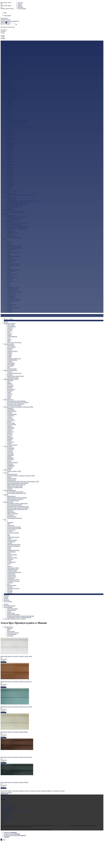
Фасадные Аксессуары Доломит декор (17, 225)
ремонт (9, 282)
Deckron (9, 187)
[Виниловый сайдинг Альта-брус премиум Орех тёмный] (17, 749)
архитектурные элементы (14, 247)
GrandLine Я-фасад (12, 70)
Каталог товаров (8, 314)
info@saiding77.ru (14, 21)
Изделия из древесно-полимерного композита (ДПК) (18, 126)
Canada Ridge (10, 82)
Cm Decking (10, 161)
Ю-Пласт (9, 48)
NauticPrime (10, 174)
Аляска (9, 611)
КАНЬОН (10, 110)
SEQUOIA (10, 171)
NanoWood (10, 127)
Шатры (9, 196)
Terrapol (9, 149)
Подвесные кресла (12, 193)
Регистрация (7, 15)
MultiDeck (10, 158)
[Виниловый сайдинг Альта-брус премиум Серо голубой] (15, 704)
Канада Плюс (11, 613)
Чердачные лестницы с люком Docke (17, 222)
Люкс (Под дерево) (12, 608)
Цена (8, 629)
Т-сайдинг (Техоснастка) (14, 78)
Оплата (20, 4)
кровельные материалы (13, 265)
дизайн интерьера (12, 259)
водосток (9, 250)
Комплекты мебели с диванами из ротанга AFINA (21, 195)
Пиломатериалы (11, 236)
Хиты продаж (11, 631)
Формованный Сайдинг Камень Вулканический (20, 616)
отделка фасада (11, 281)
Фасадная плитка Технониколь (15, 123)
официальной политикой (62, 825)
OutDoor (9, 145)
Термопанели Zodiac (12, 97)
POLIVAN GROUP (12, 181)
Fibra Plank (10, 100)
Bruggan (9, 140)
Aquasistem (10, 241)
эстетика (9, 312)
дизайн (9, 258)
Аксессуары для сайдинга (14, 61)
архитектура (10, 244)
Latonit (9, 116)
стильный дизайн (12, 290)
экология (9, 309)
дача (8, 253)
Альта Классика (11, 610)
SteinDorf (9, 72)
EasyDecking (10, 135)
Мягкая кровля (11, 215)
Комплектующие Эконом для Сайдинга (18, 227)
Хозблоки (10, 208)
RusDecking (10, 148)
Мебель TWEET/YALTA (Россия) (16, 203)
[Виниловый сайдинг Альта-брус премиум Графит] (17, 774)
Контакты (20, 7)
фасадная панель (11, 304)
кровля (9, 266)
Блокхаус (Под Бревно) (13, 614)
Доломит (9, 50)
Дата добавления (11, 634)
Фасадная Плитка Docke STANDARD (17, 121)
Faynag (9, 180)
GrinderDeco (10, 151)
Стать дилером (22, 8)
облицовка (10, 278)
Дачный (9, 59)
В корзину (3, 662)
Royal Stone (10, 85)
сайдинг (9, 285)
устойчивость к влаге (13, 299)
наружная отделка (12, 277)
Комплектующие (11, 88)
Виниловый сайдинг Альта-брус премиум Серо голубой (16, 706)
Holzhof (9, 160)
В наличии (10, 635)
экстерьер (10, 310)
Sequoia (9, 155)
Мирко (9, 117)
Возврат (20, 5)
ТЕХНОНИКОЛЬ (12, 56)
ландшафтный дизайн (13, 269)
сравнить (9, 792)
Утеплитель (10, 234)
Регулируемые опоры (10, 209)
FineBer (9, 54)
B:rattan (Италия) (11, 198)
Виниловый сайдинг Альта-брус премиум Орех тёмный (16, 757)
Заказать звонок (5, 21)
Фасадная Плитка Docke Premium (16, 120)
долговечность (11, 260)
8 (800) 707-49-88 (5, 19)
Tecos (8, 51)
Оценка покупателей (13, 632)
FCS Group (10, 104)
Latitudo (9, 136)
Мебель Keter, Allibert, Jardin (15, 205)
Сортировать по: (8, 627)
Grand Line (10, 47)
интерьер (9, 262)
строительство (11, 293)
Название (9, 628)
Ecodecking (10, 157)
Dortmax (9, 162)
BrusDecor (10, 94)
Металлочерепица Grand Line (15, 218)
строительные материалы (14, 291)
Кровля (6, 214)
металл (9, 272)
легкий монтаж (11, 271)
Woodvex (9, 152)
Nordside (9, 75)
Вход (5, 12)
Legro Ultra (10, 138)
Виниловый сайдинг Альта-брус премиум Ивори (14, 732)
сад (8, 284)
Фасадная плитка (8, 119)
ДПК (8, 243)
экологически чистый (13, 307)
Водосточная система (13, 220)
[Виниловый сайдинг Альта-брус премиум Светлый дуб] (15, 678)
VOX (8, 57)
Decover (9, 114)
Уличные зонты (11, 199)
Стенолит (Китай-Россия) (14, 92)
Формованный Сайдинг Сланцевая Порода (19, 617)
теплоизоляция (11, 294)
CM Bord (9, 113)
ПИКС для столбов (12, 233)
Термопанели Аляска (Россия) (15, 95)
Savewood (10, 154)
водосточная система (13, 252)
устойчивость (11, 297)
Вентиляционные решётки (14, 224)
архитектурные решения (14, 246)
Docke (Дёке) (10, 44)
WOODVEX (10, 168)
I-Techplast (10, 183)
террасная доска (11, 296)
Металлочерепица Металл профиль (17, 217)
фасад (8, 303)
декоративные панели (13, 256)
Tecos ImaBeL (11, 83)
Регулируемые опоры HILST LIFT (16, 212)
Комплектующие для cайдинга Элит (17, 228)
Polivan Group (11, 142)
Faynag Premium (11, 143)
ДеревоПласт (10, 146)
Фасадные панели (9, 63)
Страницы (7, 594)
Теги (5, 239)
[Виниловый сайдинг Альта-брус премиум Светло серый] (14, 653)
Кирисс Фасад (11, 108)
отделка (9, 280)
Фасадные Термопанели (10, 89)
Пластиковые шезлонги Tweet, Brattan (17, 202)
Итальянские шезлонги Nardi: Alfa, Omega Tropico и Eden (23, 200)
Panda (8, 101)
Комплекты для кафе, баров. (15, 206)
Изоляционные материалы (14, 237)
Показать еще (4, 793)
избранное (3, 792)
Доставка (20, 2)
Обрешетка (10, 230)
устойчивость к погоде (13, 300)
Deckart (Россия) (11, 130)
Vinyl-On (9, 53)
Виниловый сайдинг (9, 42)
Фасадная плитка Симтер (14, 124)
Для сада (6, 192)
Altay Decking (11, 139)
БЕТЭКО (9, 107)
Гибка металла (11, 231)
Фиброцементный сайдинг (11, 98)
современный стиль (12, 288)
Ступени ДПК (8, 165)
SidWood (9, 102)
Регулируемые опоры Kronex (15, 211)
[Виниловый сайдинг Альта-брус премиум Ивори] (15, 729)
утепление (10, 301)
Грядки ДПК (7, 189)
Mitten (8, 60)
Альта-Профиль (11, 45)
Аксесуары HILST (12, 164)
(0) (1, 657)
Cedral (9, 111)
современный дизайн (13, 287)
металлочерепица (12, 274)
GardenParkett (11, 129)
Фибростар (10, 105)
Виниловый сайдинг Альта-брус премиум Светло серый (16, 656)
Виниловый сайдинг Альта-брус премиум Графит (14, 782)
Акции (6, 41)
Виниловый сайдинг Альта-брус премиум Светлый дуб (16, 681)
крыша (9, 268)
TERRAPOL (10, 177)
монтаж (9, 275)
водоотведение (11, 249)
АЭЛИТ (9, 73)
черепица (9, 306)
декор (8, 255)
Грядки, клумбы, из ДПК (14, 190)
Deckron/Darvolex (12, 133)
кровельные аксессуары (13, 263)
